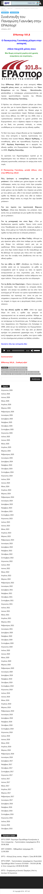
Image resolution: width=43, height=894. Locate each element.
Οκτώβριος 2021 (6, 597)
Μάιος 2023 (5, 529)
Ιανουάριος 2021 (7, 629)
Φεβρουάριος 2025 (7, 454)
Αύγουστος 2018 (7, 732)
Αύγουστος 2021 (7, 604)
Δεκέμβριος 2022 (7, 547)
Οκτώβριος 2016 (6, 811)
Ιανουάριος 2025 (7, 458)
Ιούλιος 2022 (5, 565)
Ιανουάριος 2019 (7, 714)
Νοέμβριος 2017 (6, 764)
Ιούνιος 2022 (5, 568)
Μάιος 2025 (5, 444)
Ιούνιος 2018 (5, 739)
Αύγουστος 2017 (7, 775)
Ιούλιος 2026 (5, 394)
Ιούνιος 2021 (5, 611)
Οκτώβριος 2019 (6, 682)
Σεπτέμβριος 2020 (7, 643)
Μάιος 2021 (5, 615)
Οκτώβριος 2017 (6, 768)
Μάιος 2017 (5, 786)
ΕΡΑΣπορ (21, 372)
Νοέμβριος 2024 (6, 465)
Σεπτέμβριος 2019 (7, 686)
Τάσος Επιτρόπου (34, 374)
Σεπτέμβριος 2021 (7, 600)
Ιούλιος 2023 (5, 522)
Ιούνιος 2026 (5, 397)
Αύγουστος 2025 (7, 433)
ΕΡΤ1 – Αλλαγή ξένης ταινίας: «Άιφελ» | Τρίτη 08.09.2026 (21, 856)
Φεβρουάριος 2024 (7, 497)
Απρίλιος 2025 (6, 447)
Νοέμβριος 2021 (6, 593)
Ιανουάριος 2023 (7, 543)
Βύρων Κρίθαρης (22, 370)
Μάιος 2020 (5, 657)
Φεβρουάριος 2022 (7, 583)
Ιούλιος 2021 (5, 608)
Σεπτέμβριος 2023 (7, 515)
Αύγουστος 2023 (7, 518)
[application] (21, 350)
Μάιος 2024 (5, 486)
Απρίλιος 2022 (6, 575)
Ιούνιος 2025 (5, 440)
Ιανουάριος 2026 (7, 415)
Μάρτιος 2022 (6, 579)
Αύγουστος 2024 (7, 476)
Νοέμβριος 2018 (6, 722)
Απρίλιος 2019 (6, 704)
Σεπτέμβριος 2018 (7, 729)
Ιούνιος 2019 (5, 697)
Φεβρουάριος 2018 (7, 754)
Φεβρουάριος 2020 (7, 668)
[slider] (37, 350)
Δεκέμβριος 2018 (7, 718)
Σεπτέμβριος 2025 (7, 429)
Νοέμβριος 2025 (6, 422)
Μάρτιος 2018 (6, 750)
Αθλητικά (5, 12)
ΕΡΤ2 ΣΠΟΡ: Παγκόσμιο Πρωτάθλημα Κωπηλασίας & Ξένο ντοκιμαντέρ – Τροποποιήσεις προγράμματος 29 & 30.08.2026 (20, 842)
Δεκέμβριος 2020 (7, 632)
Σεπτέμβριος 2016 (7, 814)
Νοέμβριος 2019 (6, 679)
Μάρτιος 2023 (6, 536)
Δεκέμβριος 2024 (7, 461)
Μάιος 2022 (5, 572)
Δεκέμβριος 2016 (7, 804)
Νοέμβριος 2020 (6, 636)
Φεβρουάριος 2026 (7, 412)
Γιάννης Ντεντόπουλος (9, 372)
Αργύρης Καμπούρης (8, 370)
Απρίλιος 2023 (6, 533)
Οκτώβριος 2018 (6, 725)
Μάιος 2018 (5, 743)
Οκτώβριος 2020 (6, 640)
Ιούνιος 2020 (5, 654)
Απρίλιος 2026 (6, 404)
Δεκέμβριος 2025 (7, 419)
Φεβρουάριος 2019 (7, 711)
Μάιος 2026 (5, 401)
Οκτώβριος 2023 (6, 511)
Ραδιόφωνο (14, 12)
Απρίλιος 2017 (6, 789)
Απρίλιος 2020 (6, 661)
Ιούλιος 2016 (5, 821)
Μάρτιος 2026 (6, 408)
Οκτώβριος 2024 (6, 469)
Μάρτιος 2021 (6, 622)
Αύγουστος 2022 (7, 561)
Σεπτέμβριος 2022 (7, 558)
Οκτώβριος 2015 (6, 828)
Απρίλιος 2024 (6, 490)
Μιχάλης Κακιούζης (33, 372)
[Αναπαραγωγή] (4, 350)
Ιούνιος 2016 (5, 825)
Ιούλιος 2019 (5, 693)
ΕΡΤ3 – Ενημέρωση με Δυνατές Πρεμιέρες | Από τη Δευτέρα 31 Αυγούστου (19, 872)
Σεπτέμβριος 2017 (7, 771)
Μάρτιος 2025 (6, 451)
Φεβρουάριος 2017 (7, 796)
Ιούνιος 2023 (5, 526)
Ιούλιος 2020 (5, 650)
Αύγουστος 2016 (7, 818)
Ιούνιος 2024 (5, 483)
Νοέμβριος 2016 (6, 807)
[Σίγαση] (32, 350)
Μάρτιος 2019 (6, 707)
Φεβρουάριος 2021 (7, 625)
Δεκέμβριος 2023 (7, 504)
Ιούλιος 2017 (5, 779)
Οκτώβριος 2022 (6, 554)
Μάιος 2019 (5, 700)
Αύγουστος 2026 (7, 390)
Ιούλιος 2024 (5, 479)
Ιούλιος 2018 (5, 736)
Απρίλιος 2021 (6, 618)
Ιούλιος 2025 (5, 436)
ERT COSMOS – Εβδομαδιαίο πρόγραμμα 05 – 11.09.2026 (17, 850)
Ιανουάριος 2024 (7, 501)
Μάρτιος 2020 (6, 665)
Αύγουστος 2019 (7, 690)
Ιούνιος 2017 (5, 782)
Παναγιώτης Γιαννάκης (19, 374)
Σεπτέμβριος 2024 (7, 472)
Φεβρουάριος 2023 (7, 540)
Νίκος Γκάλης (6, 374)
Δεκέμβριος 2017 (7, 761)
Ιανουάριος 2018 (7, 757)
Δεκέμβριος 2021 (7, 590)
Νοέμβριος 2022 (6, 551)
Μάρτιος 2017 (6, 793)
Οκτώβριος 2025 (6, 426)
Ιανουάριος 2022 (7, 586)
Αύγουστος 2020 (7, 647)
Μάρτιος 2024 (6, 494)
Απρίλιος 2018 (6, 747)
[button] (39, 3)
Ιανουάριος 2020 (7, 672)
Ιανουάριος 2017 (7, 800)
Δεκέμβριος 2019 (7, 675)
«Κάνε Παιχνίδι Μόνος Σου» (18, 367)
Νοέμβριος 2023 (6, 508)
